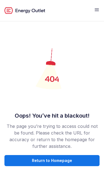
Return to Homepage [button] (52, 160)
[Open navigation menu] (97, 10)
